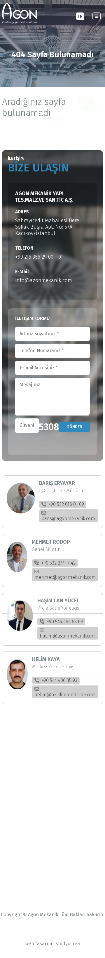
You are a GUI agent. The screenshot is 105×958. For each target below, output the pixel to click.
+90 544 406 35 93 (59, 680)
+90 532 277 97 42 (58, 563)
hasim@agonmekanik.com (68, 636)
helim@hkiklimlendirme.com (65, 694)
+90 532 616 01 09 (66, 504)
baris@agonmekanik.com (68, 518)
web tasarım (38, 943)
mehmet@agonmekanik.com (65, 577)
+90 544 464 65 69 (64, 621)
